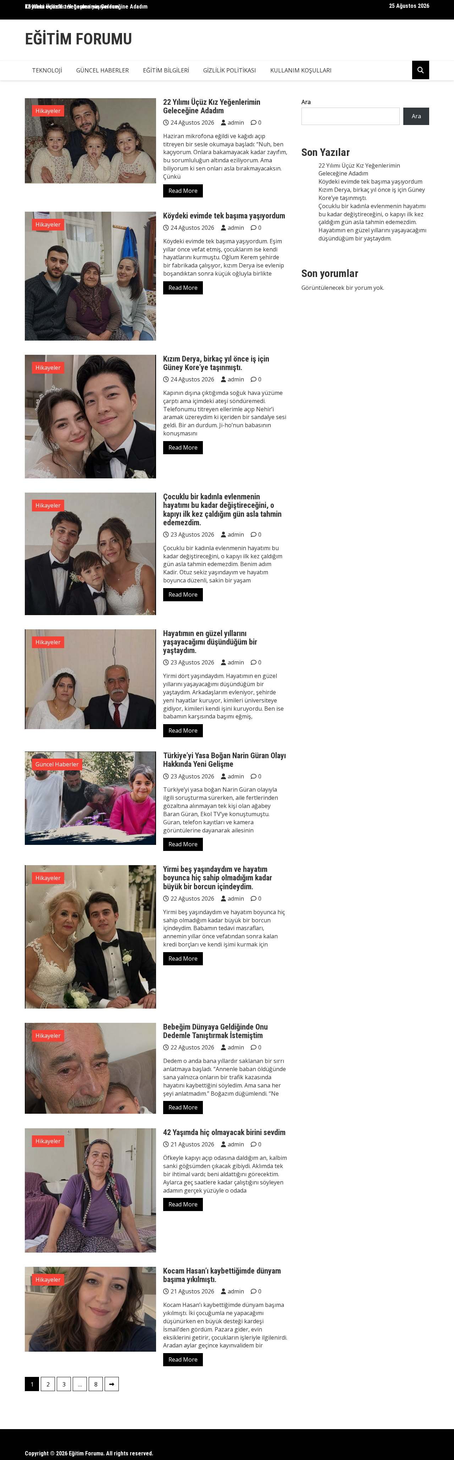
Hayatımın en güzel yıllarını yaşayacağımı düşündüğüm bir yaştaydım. (210, 642)
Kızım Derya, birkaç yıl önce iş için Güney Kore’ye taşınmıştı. (216, 363)
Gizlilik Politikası (229, 70)
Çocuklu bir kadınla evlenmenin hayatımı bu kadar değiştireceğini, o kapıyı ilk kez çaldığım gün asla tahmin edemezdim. (222, 509)
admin (236, 122)
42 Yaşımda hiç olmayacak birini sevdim (224, 1132)
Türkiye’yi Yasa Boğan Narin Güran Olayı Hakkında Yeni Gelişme (224, 760)
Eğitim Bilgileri (166, 70)
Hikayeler (48, 111)
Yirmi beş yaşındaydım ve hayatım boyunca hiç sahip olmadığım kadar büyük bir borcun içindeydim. (217, 878)
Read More (183, 191)
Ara (306, 102)
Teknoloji (47, 70)
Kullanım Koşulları (301, 70)
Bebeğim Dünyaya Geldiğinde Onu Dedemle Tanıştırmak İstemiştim (215, 1031)
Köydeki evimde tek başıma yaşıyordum (224, 215)
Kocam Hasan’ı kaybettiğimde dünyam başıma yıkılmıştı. (222, 1275)
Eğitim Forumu (78, 38)
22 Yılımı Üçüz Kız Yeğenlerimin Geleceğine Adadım (86, 6)
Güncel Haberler (102, 70)
